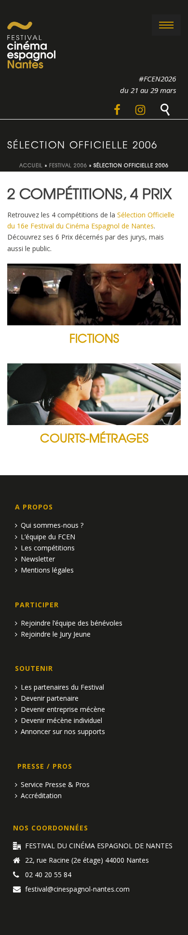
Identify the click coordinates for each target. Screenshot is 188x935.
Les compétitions (48, 547)
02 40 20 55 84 (48, 874)
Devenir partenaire (50, 698)
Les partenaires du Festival (62, 687)
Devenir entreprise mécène (63, 709)
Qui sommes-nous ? (52, 525)
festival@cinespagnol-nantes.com (77, 889)
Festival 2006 (68, 165)
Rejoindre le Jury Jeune (56, 634)
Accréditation (41, 795)
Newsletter (38, 558)
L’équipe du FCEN (48, 536)
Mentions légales (47, 569)
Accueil (31, 165)
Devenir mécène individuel (61, 720)
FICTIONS (94, 337)
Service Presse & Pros (55, 784)
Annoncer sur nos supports (63, 731)
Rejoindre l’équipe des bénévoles (71, 623)
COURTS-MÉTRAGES (94, 437)
